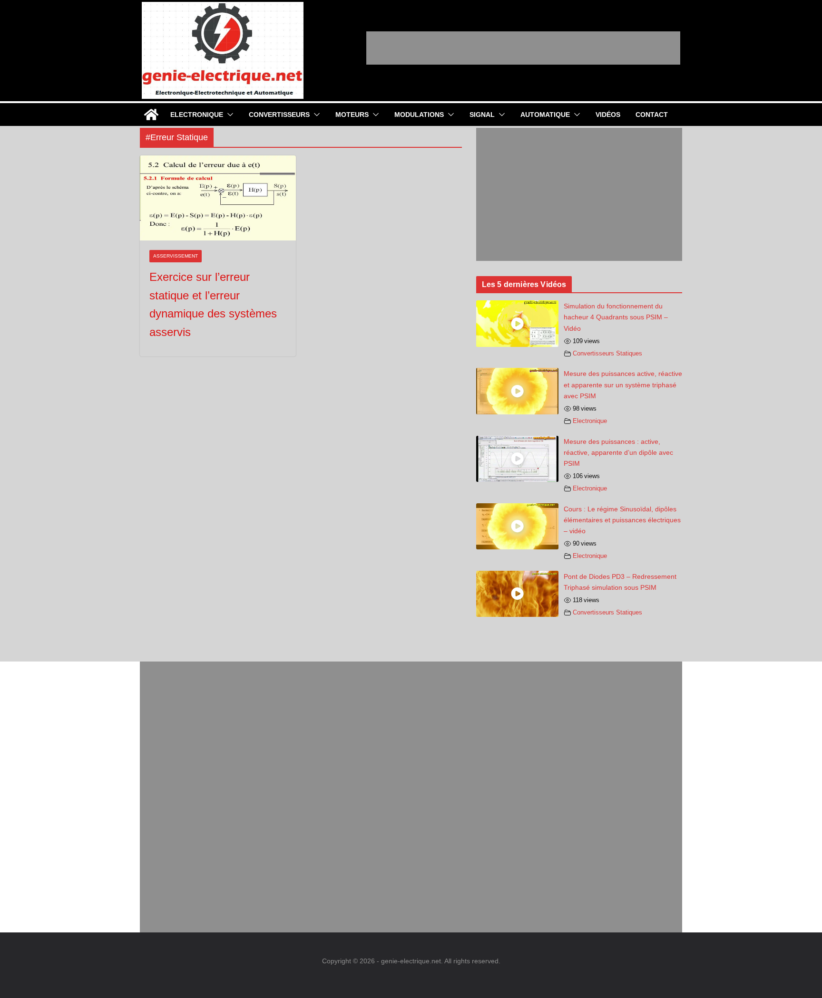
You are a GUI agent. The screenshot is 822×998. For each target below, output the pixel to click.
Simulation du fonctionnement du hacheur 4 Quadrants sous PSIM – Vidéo (616, 317)
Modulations (419, 114)
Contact (652, 114)
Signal (482, 114)
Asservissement (175, 256)
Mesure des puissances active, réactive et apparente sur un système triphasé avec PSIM (623, 384)
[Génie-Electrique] (151, 114)
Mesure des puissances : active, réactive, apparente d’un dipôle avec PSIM (618, 452)
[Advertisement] (523, 48)
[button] (228, 114)
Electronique (196, 114)
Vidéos (608, 114)
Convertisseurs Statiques (607, 353)
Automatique (545, 114)
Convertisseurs (279, 114)
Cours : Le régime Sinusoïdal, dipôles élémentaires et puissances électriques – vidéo (622, 520)
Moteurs (352, 114)
